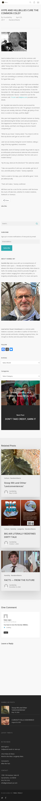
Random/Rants (14, 20)
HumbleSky (7, 17)
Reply (5, 632)
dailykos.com (23, 97)
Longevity (20, 529)
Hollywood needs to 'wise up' (10, 749)
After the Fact (5, 763)
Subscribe (6, 248)
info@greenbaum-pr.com (9, 783)
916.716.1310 (5, 780)
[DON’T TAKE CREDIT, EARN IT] (20, 417)
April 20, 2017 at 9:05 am (10, 622)
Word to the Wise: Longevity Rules (12, 756)
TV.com (13, 97)
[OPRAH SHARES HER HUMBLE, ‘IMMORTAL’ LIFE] (20, 392)
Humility (13, 529)
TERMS (15, 793)
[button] (38, 2)
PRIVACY (20, 793)
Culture (6, 478)
